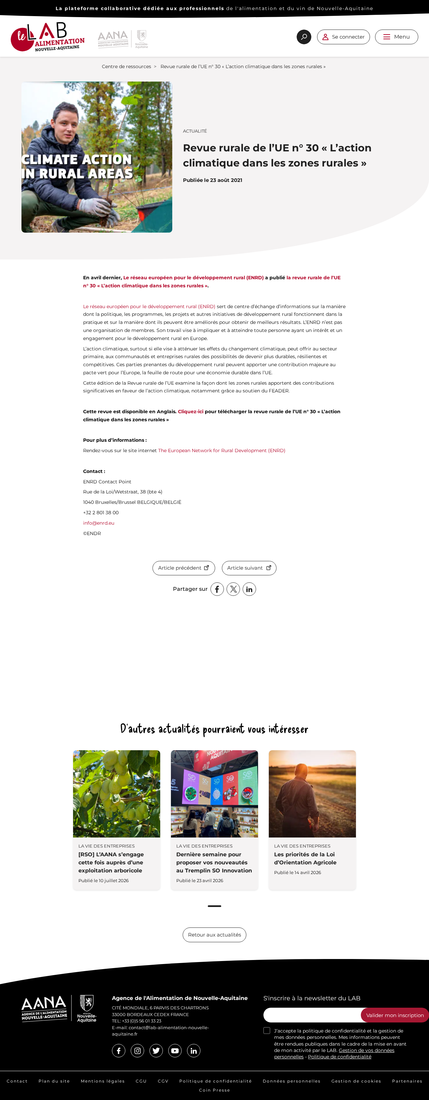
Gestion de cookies (356, 1081)
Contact (17, 1081)
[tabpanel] (116, 820)
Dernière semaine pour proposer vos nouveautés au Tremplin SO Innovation (214, 862)
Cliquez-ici (190, 412)
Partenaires (407, 1081)
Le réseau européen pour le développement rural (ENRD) (193, 278)
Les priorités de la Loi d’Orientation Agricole (305, 858)
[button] (386, 36)
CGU (141, 1081)
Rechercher (304, 37)
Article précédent (179, 568)
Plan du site (54, 1081)
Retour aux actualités (214, 934)
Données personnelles (292, 1081)
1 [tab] (214, 906)
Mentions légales (103, 1081)
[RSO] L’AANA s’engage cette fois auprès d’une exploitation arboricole (111, 862)
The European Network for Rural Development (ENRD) (222, 450)
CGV (163, 1081)
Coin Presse (214, 1090)
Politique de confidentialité (339, 1057)
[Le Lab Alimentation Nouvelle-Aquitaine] (47, 39)
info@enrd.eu (98, 523)
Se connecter (348, 37)
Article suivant (245, 568)
